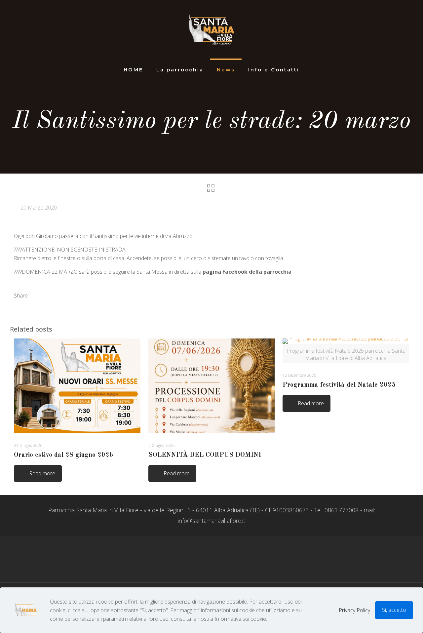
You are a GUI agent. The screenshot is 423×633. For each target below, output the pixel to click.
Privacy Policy (354, 610)
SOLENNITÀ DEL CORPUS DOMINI (204, 455)
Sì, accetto (394, 609)
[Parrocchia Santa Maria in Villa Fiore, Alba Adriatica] (211, 29)
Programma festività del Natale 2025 (339, 385)
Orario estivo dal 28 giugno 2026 (63, 455)
